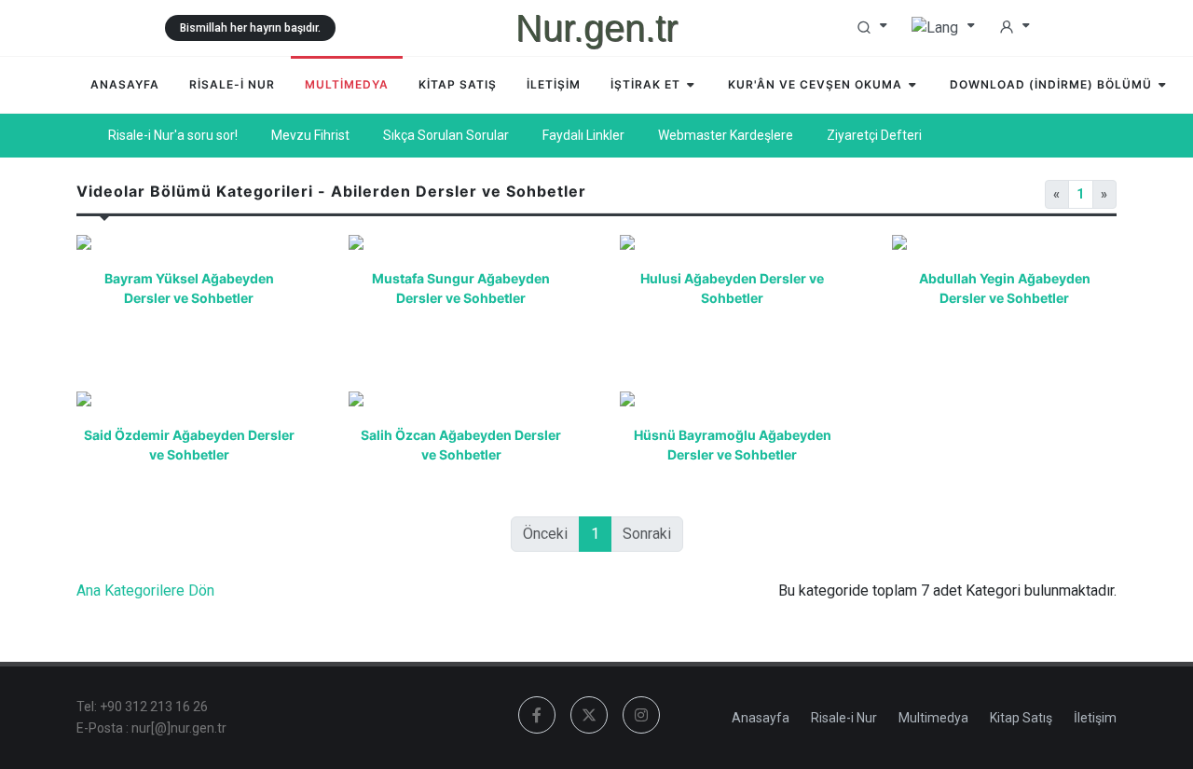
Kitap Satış (1021, 717)
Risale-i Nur (844, 717)
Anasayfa (760, 717)
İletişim (1095, 717)
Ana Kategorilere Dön (145, 590)
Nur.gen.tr (596, 27)
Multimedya (933, 717)
